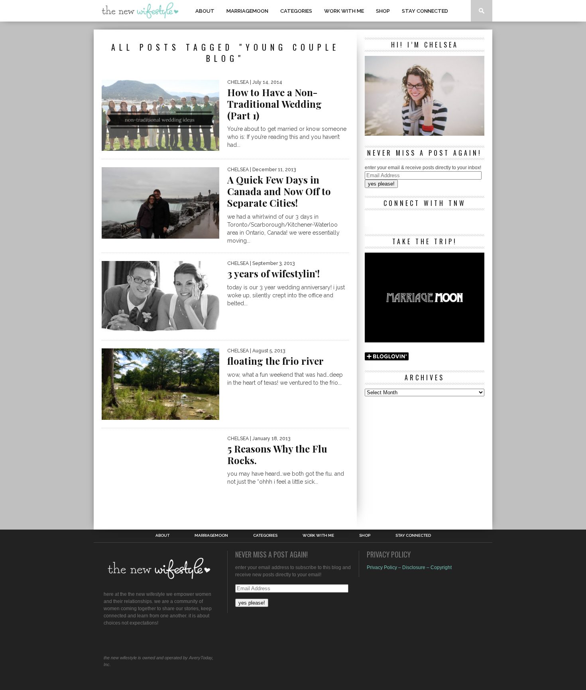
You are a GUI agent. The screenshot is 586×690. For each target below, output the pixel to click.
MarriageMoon (247, 11)
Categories (296, 11)
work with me (344, 11)
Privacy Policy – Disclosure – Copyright (409, 567)
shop (383, 11)
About (204, 11)
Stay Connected (425, 11)
